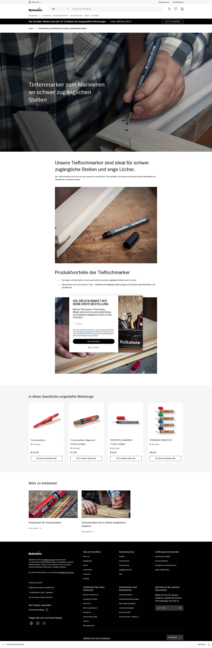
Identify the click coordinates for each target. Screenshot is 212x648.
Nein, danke (93, 347)
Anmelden (93, 341)
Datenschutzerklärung (86, 332)
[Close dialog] (140, 298)
